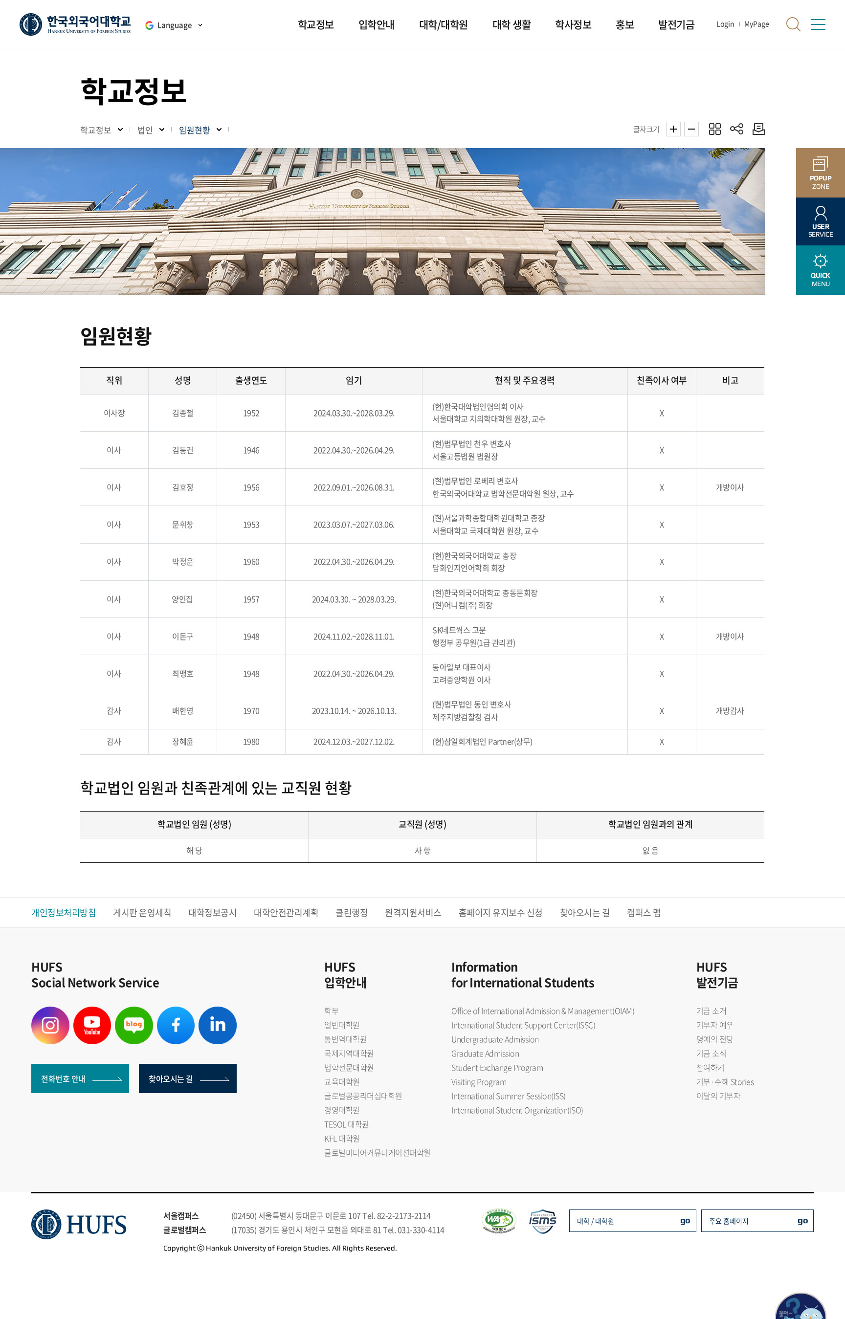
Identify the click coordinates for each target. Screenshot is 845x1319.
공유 (737, 129)
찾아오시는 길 (585, 912)
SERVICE (820, 230)
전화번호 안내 (63, 1078)
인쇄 (756, 129)
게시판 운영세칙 (142, 912)
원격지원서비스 (413, 912)
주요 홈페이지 (729, 1221)
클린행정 (351, 912)
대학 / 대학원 (595, 1221)
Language (174, 25)
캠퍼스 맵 (644, 912)
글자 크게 (673, 129)
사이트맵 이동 (818, 24)
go (685, 1220)
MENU (820, 279)
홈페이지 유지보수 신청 (501, 912)
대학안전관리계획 (286, 912)
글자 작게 (691, 129)
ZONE (821, 182)
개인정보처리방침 (63, 912)
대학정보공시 (212, 912)
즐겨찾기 (715, 129)
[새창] (50, 1012)
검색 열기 (793, 24)
